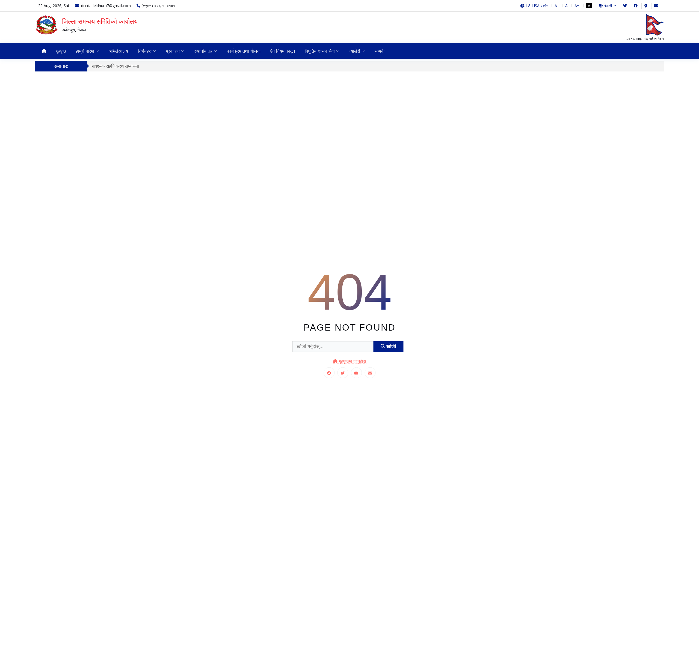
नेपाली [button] (608, 5)
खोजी (390, 346)
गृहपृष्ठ (61, 51)
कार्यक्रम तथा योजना (243, 51)
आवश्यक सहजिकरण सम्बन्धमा (115, 66)
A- (556, 5)
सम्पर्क (379, 51)
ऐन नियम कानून (282, 51)
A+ (576, 5)
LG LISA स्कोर (536, 5)
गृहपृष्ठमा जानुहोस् (352, 361)
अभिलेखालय (118, 51)
